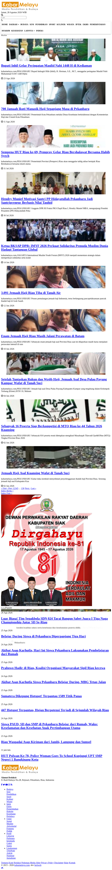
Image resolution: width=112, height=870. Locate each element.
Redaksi (17, 863)
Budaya (24, 24)
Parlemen (11, 838)
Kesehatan (17, 31)
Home (5, 24)
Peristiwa (10, 816)
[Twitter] (4, 784)
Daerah (13, 24)
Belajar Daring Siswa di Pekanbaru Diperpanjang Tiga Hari (43, 636)
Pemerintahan (97, 24)
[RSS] (11, 784)
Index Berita (7, 491)
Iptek (78, 24)
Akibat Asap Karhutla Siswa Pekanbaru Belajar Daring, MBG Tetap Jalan (53, 682)
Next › (27, 488)
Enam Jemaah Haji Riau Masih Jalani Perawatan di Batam (42, 336)
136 (22, 488)
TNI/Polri (11, 851)
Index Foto (6, 493)
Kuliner (61, 24)
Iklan (66, 863)
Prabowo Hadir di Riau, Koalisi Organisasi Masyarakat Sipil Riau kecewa (53, 668)
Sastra (9, 846)
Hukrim (6, 31)
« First (4, 488)
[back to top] (2, 867)
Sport (52, 24)
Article (9, 853)
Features (10, 828)
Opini (9, 819)
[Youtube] (6, 784)
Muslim (10, 824)
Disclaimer (59, 863)
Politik (9, 831)
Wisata (70, 24)
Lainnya (28, 31)
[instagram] (9, 784)
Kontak (72, 863)
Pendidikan (41, 24)
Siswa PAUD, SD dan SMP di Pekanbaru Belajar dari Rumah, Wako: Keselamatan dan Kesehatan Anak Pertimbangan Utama (49, 726)
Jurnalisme (11, 858)
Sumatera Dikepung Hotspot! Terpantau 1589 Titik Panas (41, 696)
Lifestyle (10, 836)
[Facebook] (1, 784)
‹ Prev (10, 488)
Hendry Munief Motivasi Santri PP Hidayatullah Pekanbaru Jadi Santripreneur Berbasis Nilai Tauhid (47, 200)
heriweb (37, 865)
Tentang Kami (7, 863)
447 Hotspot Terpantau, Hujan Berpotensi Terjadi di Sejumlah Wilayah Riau (55, 710)
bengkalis (11, 841)
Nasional (10, 855)
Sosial (9, 821)
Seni (32, 24)
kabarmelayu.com (22, 865)
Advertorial (11, 826)
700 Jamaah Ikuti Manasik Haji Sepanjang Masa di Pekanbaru (45, 109)
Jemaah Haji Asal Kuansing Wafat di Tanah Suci (35, 473)
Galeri (9, 843)
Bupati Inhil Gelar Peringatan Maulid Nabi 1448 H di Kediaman (46, 65)
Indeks (39, 31)
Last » (33, 488)
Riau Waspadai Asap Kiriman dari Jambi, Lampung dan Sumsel (46, 742)
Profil (9, 833)
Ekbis (86, 24)
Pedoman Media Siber (31, 863)
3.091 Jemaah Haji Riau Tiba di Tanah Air (31, 293)
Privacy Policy (47, 863)
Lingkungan (12, 848)
